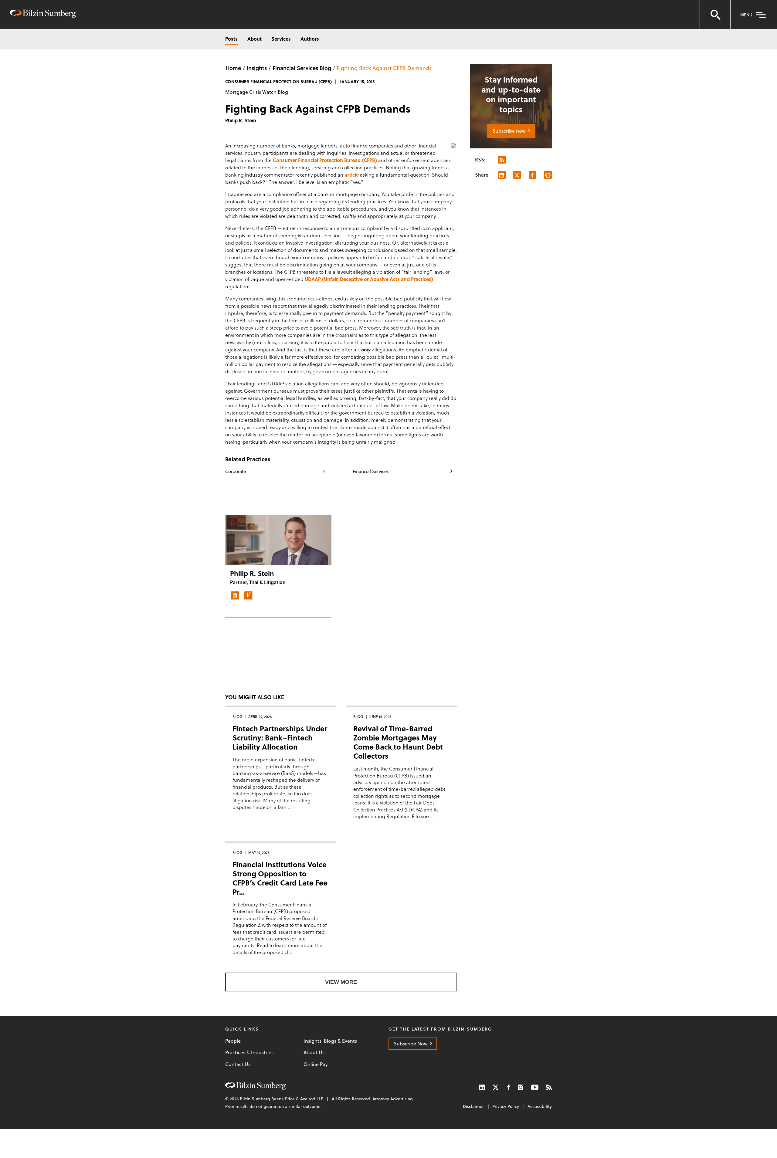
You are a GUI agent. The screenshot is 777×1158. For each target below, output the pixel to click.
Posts (231, 38)
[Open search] (715, 14)
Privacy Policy (505, 1106)
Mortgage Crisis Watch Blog (256, 91)
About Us (314, 1052)
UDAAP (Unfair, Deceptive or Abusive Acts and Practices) (369, 279)
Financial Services (371, 471)
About (254, 38)
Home (233, 68)
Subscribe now (509, 130)
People (233, 1041)
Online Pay (316, 1064)
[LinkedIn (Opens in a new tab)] (482, 1087)
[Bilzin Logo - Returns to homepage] (43, 14)
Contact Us (237, 1064)
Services (281, 38)
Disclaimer (473, 1106)
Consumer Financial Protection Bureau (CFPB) (325, 160)
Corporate (235, 471)
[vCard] (248, 595)
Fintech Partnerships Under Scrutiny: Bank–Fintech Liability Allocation (279, 737)
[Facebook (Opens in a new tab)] (508, 1087)
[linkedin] (235, 595)
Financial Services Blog (302, 68)
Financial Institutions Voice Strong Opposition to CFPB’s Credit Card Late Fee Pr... (279, 878)
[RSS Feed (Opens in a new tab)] (549, 1087)
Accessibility (540, 1106)
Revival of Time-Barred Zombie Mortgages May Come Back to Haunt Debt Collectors (398, 742)
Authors (309, 38)
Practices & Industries (249, 1052)
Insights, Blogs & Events (330, 1041)
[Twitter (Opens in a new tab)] (496, 1087)
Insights (257, 68)
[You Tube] (534, 1087)
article (351, 174)
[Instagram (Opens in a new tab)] (520, 1087)
